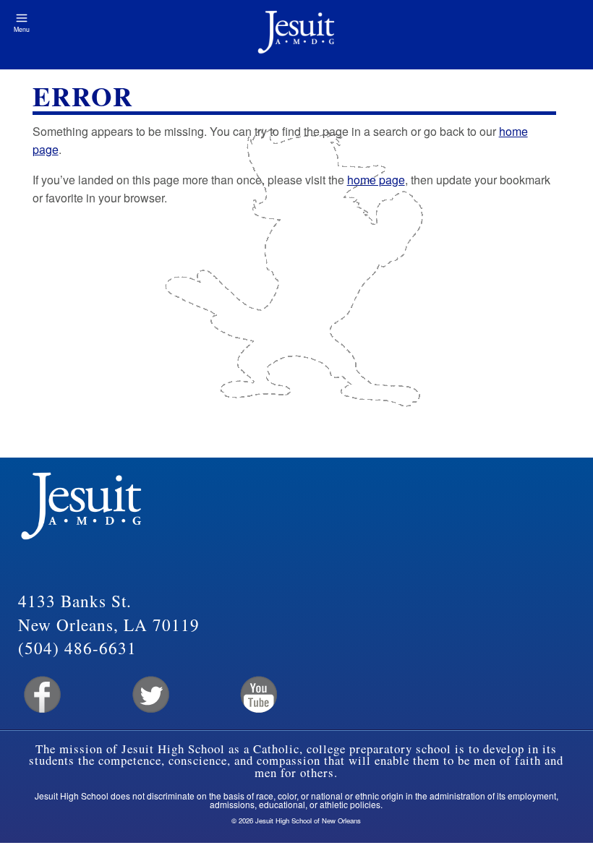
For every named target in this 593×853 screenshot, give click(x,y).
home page (376, 179)
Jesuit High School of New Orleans (296, 35)
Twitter (149, 695)
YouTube (258, 695)
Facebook (41, 695)
